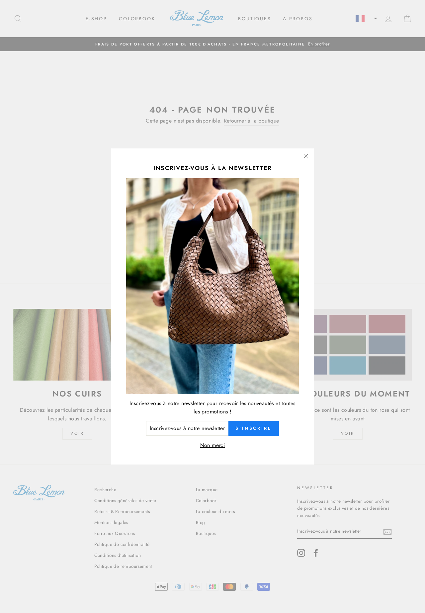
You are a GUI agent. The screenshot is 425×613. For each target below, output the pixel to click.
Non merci (212, 445)
